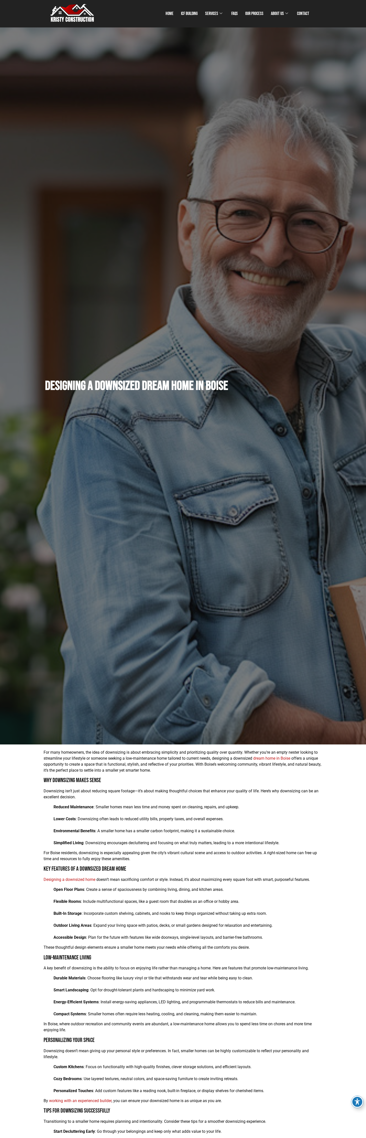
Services (211, 13)
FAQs (234, 13)
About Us (277, 13)
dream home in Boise (271, 758)
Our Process (254, 13)
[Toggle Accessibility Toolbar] (357, 1102)
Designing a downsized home (69, 879)
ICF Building (189, 13)
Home (170, 13)
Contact (303, 13)
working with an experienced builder (80, 1100)
